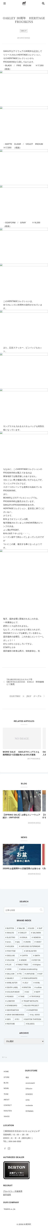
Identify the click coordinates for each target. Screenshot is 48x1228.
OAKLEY (24, 31)
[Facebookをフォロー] (5, 1148)
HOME (6, 1071)
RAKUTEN (8, 1111)
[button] (41, 909)
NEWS (6, 1088)
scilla (28, 1100)
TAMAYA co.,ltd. (10, 1209)
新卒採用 (7, 1194)
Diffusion (29, 1088)
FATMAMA (29, 1111)
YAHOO (7, 1116)
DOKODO (29, 1094)
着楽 (27, 1077)
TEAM (6, 1094)
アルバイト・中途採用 (12, 1191)
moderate (29, 1105)
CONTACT (8, 1105)
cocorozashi (30, 1083)
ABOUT (6, 1099)
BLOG (6, 1083)
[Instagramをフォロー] (9, 1148)
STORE (6, 1077)
